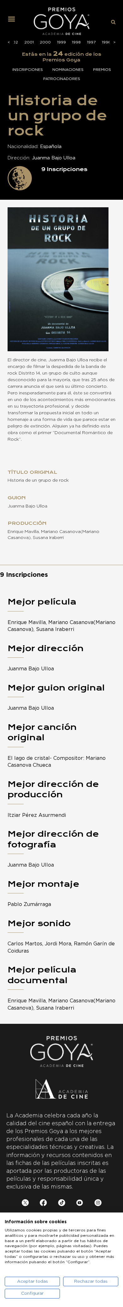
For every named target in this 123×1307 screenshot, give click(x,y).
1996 (106, 42)
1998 (76, 42)
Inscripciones (27, 70)
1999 (61, 42)
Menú (14, 21)
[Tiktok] (61, 1203)
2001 (29, 42)
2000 (45, 42)
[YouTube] (79, 1203)
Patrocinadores (61, 79)
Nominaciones (68, 70)
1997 (91, 42)
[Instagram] (98, 1203)
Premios (102, 70)
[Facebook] (43, 1203)
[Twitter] (25, 1203)
